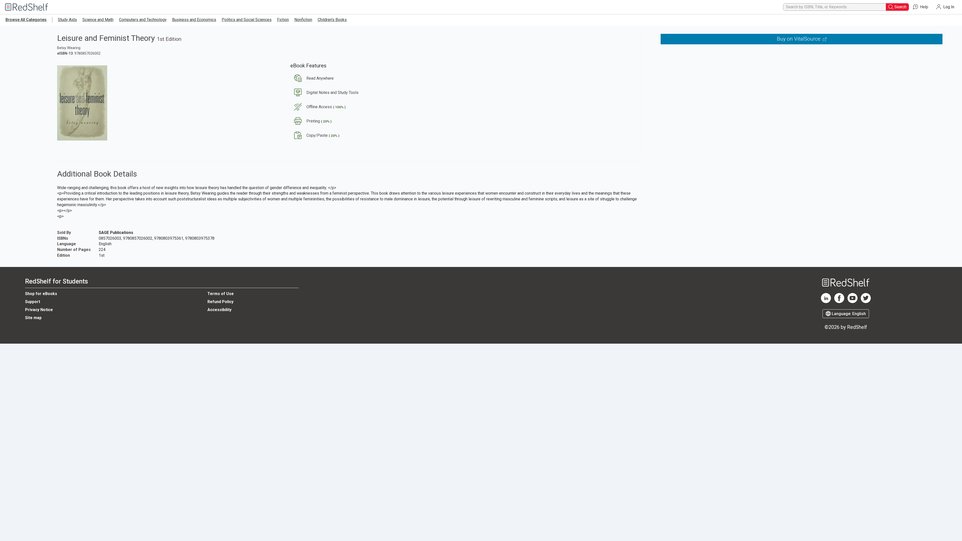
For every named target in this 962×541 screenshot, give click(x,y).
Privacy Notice (39, 309)
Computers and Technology (143, 19)
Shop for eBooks (41, 293)
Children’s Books (332, 19)
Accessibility (219, 309)
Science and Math (97, 19)
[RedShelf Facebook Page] (839, 302)
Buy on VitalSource (799, 39)
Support (32, 301)
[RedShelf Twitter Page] (866, 302)
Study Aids (67, 19)
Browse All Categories (26, 19)
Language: (848, 313)
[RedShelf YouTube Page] (853, 302)
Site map (33, 317)
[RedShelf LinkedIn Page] (826, 302)
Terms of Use (220, 293)
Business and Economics (194, 19)
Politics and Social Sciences (247, 19)
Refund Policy (220, 301)
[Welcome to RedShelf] (26, 7)
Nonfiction (303, 19)
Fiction (283, 19)
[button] (312, 78)
